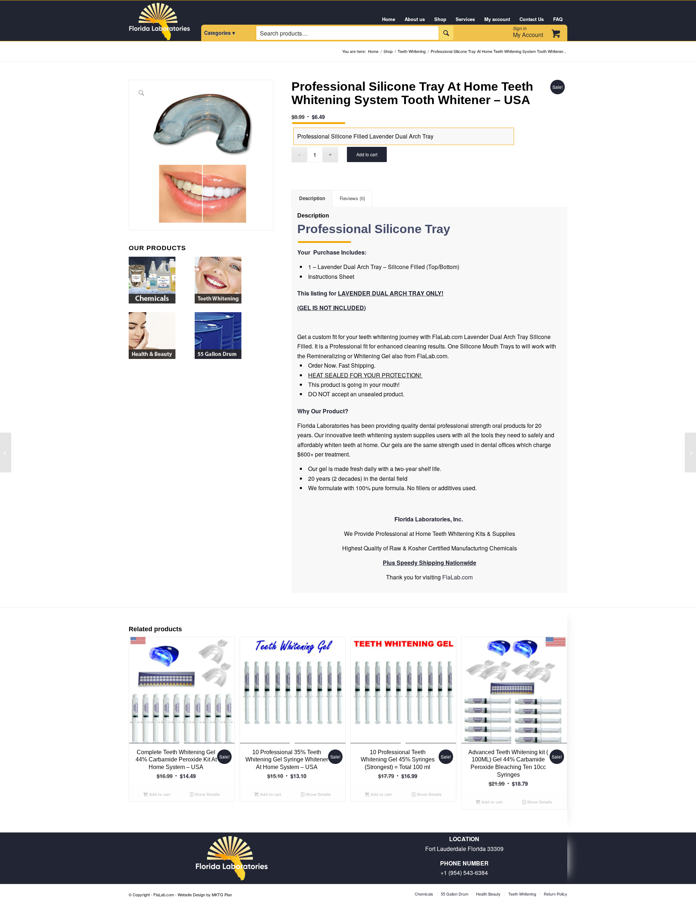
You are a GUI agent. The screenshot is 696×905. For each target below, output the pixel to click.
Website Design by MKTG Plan (205, 894)
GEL (305, 307)
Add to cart (366, 154)
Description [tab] (312, 198)
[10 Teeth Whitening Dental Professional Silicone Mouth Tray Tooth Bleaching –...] (690, 452)
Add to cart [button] (159, 794)
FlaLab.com (457, 577)
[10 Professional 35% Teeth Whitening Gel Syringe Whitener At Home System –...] (5, 452)
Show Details (207, 794)
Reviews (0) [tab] (352, 198)
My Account (528, 32)
